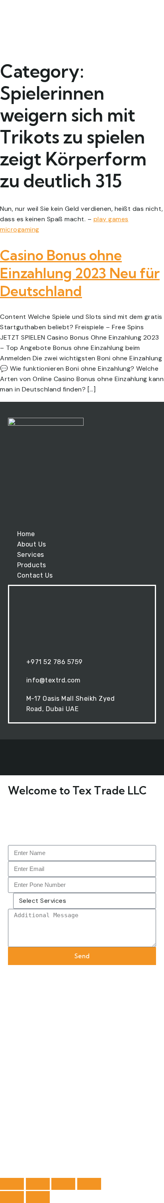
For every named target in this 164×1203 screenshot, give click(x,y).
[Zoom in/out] (12, 1184)
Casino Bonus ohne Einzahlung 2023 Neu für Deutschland (80, 273)
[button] (142, 24)
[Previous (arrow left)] (12, 1197)
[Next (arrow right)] (38, 1197)
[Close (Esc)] (89, 1184)
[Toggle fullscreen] (38, 1184)
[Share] (63, 1184)
